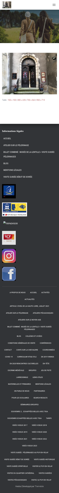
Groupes (32, 370)
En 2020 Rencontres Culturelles (24, 364)
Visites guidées (45, 473)
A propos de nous (18, 293)
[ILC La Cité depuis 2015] (7, 4)
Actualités (29, 299)
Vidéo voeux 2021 (19, 439)
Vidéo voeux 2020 (39, 432)
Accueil (7, 138)
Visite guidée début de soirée (17, 177)
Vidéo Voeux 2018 (39, 425)
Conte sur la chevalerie (27, 350)
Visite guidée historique (44, 459)
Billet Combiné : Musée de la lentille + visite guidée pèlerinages (28, 154)
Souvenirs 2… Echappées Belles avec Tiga (29, 412)
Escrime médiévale (16, 370)
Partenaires (39, 391)
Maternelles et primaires (19, 384)
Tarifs (49, 418)
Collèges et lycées (34, 336)
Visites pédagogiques (17, 480)
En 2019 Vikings (47, 357)
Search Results (40, 398)
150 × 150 (12, 100)
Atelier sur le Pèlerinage (16, 145)
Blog (5, 163)
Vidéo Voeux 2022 (39, 439)
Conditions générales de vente (21, 343)
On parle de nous (21, 391)
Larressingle (22, 377)
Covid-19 (9, 357)
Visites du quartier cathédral (20, 473)
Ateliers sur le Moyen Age (29, 320)
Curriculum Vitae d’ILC (27, 357)
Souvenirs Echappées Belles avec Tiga (24, 418)
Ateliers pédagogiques (43, 313)
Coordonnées (49, 350)
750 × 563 (31, 100)
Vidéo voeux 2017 (19, 425)
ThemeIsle (39, 486)
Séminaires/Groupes (29, 405)
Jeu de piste (46, 370)
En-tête (46, 364)
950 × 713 (40, 100)
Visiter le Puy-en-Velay (42, 466)
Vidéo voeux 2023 (29, 446)
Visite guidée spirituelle (17, 466)
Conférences (45, 343)
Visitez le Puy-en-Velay (41, 480)
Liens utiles (38, 377)
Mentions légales (12, 170)
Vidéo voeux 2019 (19, 432)
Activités (45, 293)
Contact (8, 350)
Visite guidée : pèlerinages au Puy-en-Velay (29, 453)
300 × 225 (21, 100)
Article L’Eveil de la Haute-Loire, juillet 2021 (29, 306)
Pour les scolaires (20, 398)
